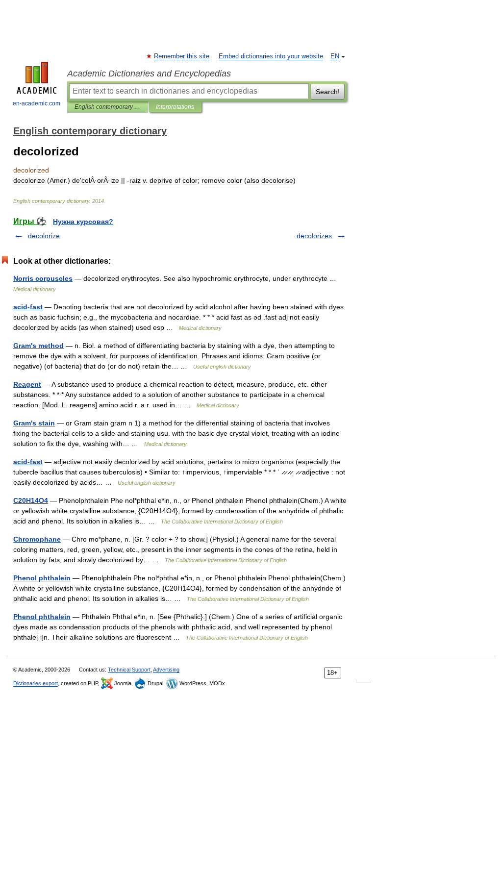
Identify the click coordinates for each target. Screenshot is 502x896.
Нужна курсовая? (83, 221)
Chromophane (37, 539)
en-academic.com (36, 103)
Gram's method (38, 345)
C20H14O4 (30, 500)
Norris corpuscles (43, 278)
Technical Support (129, 669)
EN (334, 56)
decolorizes (314, 236)
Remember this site (182, 56)
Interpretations (175, 106)
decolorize (44, 236)
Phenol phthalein (42, 578)
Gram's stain (34, 423)
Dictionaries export (35, 683)
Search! (328, 92)
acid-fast (28, 307)
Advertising (166, 669)
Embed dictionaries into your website (271, 56)
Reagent (27, 384)
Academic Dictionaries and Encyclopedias (149, 73)
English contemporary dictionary (108, 106)
